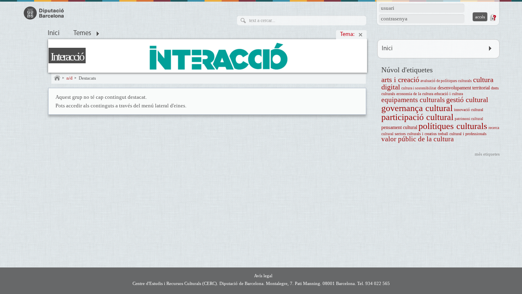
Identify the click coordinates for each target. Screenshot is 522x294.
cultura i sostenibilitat (418, 88)
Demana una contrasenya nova (492, 17)
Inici (54, 33)
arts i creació (400, 80)
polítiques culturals (452, 126)
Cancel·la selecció (360, 35)
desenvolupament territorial (464, 88)
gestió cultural (467, 100)
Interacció (67, 56)
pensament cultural (399, 127)
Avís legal (263, 275)
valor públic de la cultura (417, 139)
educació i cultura (448, 93)
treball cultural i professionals (462, 133)
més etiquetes (487, 153)
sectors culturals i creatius (416, 133)
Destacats (87, 78)
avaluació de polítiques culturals (446, 81)
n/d (69, 78)
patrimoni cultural (469, 119)
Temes (82, 33)
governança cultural (417, 108)
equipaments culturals (413, 100)
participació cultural (417, 117)
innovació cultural (468, 109)
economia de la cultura (414, 93)
